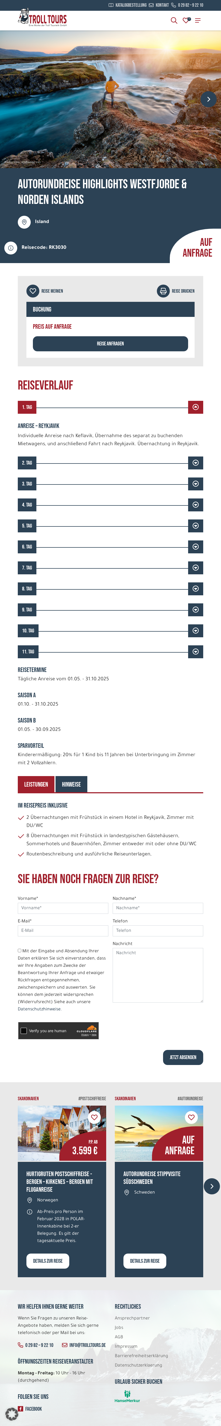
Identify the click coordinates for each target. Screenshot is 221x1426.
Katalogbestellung (131, 5)
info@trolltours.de (88, 1345)
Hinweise (71, 784)
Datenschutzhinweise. (40, 1009)
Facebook (33, 1409)
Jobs (119, 1328)
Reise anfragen (110, 344)
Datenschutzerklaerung (138, 1365)
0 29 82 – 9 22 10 (190, 5)
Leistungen (36, 784)
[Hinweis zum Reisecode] (10, 248)
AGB (119, 1337)
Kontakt (162, 5)
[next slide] (209, 99)
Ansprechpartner (132, 1318)
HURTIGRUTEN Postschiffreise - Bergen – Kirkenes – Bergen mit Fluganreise (59, 1182)
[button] (12, 1414)
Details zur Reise (48, 1261)
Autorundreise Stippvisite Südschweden (152, 1178)
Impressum (126, 1346)
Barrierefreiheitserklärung (142, 1356)
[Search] (174, 20)
